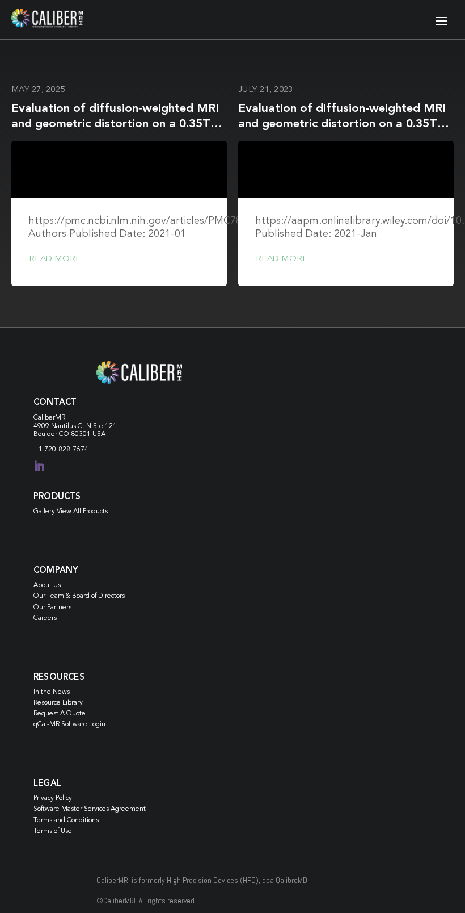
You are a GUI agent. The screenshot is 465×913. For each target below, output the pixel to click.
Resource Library (58, 703)
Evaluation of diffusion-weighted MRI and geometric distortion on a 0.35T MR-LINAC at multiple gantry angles (342, 124)
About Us (47, 585)
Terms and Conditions (66, 820)
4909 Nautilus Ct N (63, 426)
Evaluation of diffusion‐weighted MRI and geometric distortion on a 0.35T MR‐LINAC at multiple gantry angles (115, 124)
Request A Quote (59, 713)
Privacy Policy (52, 798)
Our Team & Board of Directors (79, 596)
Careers (45, 618)
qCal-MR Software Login (69, 724)
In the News (51, 692)
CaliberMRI (50, 417)
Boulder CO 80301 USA (69, 434)
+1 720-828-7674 (60, 449)
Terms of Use (52, 831)
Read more (55, 259)
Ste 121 (105, 426)
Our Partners (52, 607)
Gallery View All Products (70, 511)
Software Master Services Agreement (89, 809)
